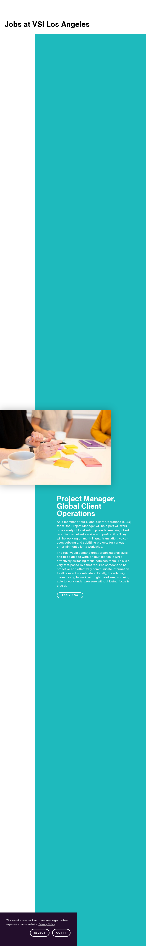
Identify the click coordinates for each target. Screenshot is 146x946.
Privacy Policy (46, 924)
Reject (40, 933)
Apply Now (70, 595)
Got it (61, 933)
